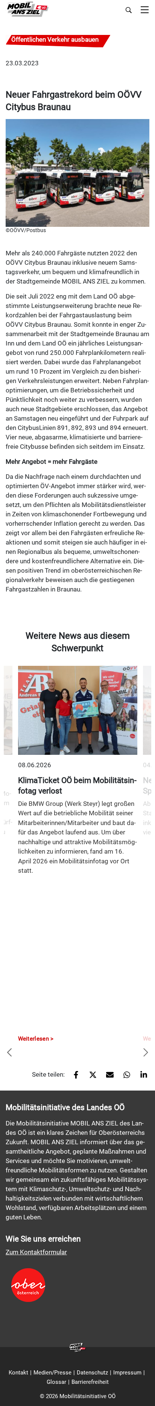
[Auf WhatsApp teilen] (123, 1077)
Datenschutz (92, 1372)
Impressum (127, 1372)
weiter (145, 1053)
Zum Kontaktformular (36, 1252)
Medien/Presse (52, 1372)
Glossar (56, 1382)
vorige (9, 1053)
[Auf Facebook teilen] (73, 1077)
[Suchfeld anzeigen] (128, 10)
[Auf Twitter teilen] (90, 1077)
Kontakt (18, 1372)
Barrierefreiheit (90, 1382)
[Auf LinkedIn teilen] (140, 1077)
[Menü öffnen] (144, 10)
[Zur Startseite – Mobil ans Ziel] (27, 9)
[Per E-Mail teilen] (107, 1077)
